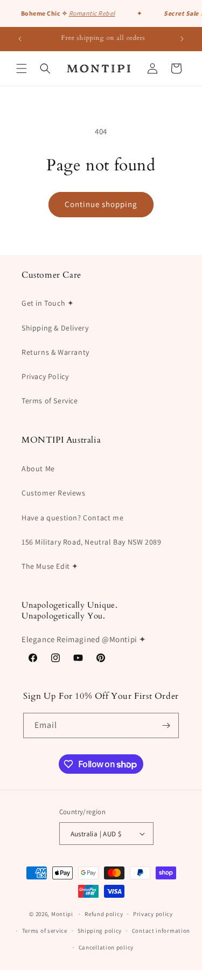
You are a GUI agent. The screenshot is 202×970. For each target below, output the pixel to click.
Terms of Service (50, 400)
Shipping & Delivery (55, 328)
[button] (21, 68)
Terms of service (44, 930)
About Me (38, 468)
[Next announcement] (182, 39)
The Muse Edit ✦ (50, 566)
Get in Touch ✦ (48, 303)
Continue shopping (101, 204)
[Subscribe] (166, 725)
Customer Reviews (54, 493)
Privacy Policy (45, 376)
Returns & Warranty (55, 352)
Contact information (161, 930)
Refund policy (104, 914)
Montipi (62, 914)
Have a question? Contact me (72, 517)
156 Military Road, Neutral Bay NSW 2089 (91, 542)
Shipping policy (100, 930)
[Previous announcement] (20, 39)
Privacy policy (153, 914)
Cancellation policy (106, 947)
